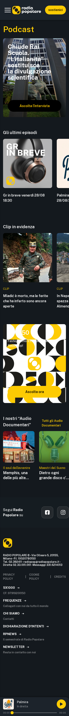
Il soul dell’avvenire (16, 468)
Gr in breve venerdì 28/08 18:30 (24, 197)
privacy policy (9, 576)
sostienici (55, 10)
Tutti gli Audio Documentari (52, 423)
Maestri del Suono (52, 468)
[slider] (12, 712)
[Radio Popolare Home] (26, 10)
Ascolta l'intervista (35, 106)
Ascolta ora (34, 392)
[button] (7, 10)
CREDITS (60, 576)
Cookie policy (34, 576)
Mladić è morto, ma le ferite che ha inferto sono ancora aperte (25, 301)
